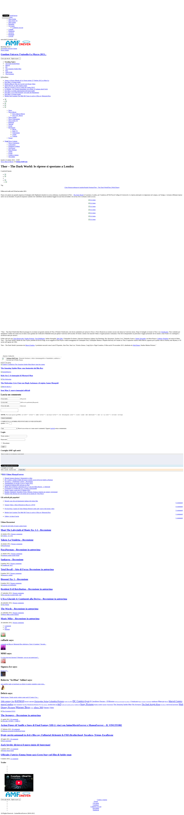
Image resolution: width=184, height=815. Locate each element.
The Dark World (78, 195)
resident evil (77, 704)
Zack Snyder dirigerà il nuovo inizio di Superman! (25, 745)
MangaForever (12, 15)
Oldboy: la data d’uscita (12, 516)
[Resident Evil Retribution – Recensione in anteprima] (8, 585)
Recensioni (11, 127)
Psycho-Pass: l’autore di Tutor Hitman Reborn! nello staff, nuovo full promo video (29, 508)
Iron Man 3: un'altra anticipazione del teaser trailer (20, 91)
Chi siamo (11, 26)
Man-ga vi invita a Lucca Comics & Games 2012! (20, 87)
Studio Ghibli (98, 704)
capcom (31, 701)
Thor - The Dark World (101, 187)
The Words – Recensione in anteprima (19, 608)
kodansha (143, 701)
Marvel (7, 65)
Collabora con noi (17, 27)
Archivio (11, 33)
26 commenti (16, 729)
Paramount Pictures (33, 704)
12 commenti (14, 759)
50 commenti (14, 719)
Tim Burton (163, 704)
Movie (14, 129)
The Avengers (9, 74)
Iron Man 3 (127, 701)
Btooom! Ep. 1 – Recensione (14, 579)
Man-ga (161, 701)
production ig (52, 704)
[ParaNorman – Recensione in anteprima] (5, 545)
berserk (27, 701)
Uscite (10, 126)
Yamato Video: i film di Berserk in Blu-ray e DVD (20, 505)
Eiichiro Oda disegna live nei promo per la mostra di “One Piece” (24, 493)
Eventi (10, 153)
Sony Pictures (87, 704)
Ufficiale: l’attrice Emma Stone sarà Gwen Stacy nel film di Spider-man (36, 754)
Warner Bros (23, 707)
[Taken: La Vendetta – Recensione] (7, 536)
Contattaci (96, 805)
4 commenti (179, 506)
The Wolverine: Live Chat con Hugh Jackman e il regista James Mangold (30, 383)
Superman (110, 704)
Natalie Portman (89, 187)
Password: (4, 439)
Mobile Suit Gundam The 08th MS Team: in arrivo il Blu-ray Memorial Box (28, 96)
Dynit (87, 701)
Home (6, 141)
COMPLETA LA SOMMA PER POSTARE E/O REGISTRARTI (21, 421)
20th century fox (7, 701)
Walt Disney (116, 187)
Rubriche (11, 122)
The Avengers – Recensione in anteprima (21, 715)
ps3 (59, 704)
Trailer (10, 151)
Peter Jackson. (44, 704)
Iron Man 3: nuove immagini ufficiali (15, 390)
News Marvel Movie (18, 114)
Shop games (12, 22)
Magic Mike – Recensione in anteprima (20, 618)
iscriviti (52, 428)
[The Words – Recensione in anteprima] (5, 604)
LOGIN (10, 36)
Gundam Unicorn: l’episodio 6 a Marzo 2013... (23, 54)
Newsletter (11, 157)
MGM (15, 704)
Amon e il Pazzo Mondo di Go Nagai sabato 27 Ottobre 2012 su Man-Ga (27, 80)
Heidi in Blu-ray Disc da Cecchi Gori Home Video (20, 84)
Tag (6, 627)
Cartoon (14, 136)
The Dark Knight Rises (12, 63)
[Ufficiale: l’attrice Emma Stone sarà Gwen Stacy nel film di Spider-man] (7, 750)
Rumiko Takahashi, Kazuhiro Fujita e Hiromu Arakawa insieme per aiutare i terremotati (31, 492)
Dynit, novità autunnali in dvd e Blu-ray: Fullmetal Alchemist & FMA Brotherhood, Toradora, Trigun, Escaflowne (57, 735)
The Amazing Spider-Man (13, 69)
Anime (14, 134)
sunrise (104, 704)
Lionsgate (148, 701)
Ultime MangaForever (15, 474)
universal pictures (172, 704)
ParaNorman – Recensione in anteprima (20, 549)
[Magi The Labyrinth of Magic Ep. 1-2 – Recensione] (14, 526)
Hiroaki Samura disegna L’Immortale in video (18, 478)
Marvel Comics (175, 701)
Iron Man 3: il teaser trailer (13, 82)
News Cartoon (12, 141)
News (10, 110)
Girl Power (11, 148)
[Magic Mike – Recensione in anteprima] (10, 614)
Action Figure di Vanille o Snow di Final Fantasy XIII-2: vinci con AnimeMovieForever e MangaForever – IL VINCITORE (61, 725)
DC (6, 67)
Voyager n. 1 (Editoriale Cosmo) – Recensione (19, 481)
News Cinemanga (13, 143)
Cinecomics (12, 144)
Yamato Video (49, 708)
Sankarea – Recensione (12, 559)
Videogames (16, 133)
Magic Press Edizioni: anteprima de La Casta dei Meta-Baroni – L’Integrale (27, 487)
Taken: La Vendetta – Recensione (17, 540)
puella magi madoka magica (68, 704)
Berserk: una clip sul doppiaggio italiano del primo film (21, 501)
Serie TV (15, 131)
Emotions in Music (14, 146)
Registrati (11, 34)
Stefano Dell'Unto (21, 162)
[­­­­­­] (92, 1)
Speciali (10, 124)
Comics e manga (13, 155)
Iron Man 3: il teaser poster (13, 94)
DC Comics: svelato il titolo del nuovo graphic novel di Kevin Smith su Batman (29, 480)
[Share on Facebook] (5, 174)
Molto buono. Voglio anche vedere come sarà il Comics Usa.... (20, 697)
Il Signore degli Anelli (119, 701)
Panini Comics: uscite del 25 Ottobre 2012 (17, 490)
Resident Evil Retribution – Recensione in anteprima (27, 589)
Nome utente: (5, 436)
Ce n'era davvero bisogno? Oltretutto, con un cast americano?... (20, 657)
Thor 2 (110, 187)
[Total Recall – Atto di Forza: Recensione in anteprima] (7, 565)
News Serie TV (13, 121)
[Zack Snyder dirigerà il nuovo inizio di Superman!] (6, 741)
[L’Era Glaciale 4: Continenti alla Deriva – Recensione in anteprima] (11, 595)
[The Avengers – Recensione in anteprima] (8, 711)
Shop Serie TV (13, 21)
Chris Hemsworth (69, 187)
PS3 (6, 70)
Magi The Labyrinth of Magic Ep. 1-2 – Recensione (26, 530)
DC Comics (78, 701)
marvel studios (79, 187)
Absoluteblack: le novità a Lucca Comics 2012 (19, 483)
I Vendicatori (164, 332)
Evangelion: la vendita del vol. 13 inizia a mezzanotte (21, 488)
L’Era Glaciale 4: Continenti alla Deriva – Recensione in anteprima (34, 599)
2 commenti (179, 510)
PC (40, 704)
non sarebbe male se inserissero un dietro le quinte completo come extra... (23, 684)
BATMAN (19, 701)
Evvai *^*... (4, 671)
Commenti (8, 626)
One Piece (24, 704)
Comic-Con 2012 (68, 701)
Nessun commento (16, 534)
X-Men (31, 707)
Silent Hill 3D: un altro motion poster (16, 85)
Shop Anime (12, 19)
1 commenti (179, 514)
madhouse (155, 701)
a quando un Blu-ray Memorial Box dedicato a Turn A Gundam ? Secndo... (23, 644)
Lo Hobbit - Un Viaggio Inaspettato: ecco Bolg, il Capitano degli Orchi (26, 89)
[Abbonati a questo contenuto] (3, 474)
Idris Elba (60, 338)
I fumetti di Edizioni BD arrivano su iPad (17, 485)
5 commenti (179, 503)
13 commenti (14, 749)
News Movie (12, 112)
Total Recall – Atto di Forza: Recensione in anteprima (27, 569)
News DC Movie (17, 115)
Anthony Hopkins (162, 338)
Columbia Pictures (56, 701)
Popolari (7, 629)
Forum (10, 17)
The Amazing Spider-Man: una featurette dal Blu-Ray (22, 368)
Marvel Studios (30, 345)
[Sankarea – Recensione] (10, 555)
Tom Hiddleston (40, 338)
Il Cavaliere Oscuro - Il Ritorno (102, 701)
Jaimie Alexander (140, 338)
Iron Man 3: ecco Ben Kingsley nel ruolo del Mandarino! (22, 92)
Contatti (10, 29)
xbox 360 (38, 707)
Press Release (12, 150)
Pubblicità (11, 31)
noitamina (19, 704)
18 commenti (14, 739)
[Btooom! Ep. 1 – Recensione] (6, 575)
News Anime (5, 50)
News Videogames (14, 119)
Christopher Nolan (41, 701)
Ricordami (6, 443)
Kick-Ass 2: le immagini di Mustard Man (17, 376)
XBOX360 (8, 72)
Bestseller (11, 24)
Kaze (139, 701)
